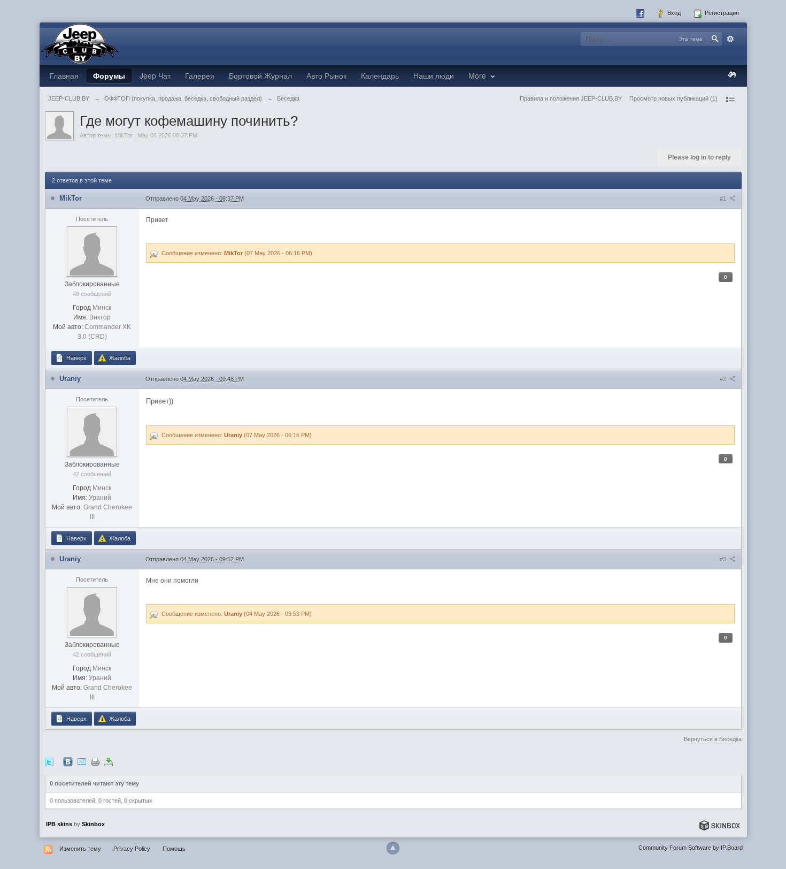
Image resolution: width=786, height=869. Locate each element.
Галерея (199, 75)
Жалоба (118, 358)
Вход (673, 13)
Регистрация (721, 13)
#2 (724, 379)
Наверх (76, 358)
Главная (64, 75)
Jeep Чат (155, 75)
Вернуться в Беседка (713, 739)
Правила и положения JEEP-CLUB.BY (571, 98)
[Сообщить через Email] (82, 761)
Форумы (109, 75)
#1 (724, 198)
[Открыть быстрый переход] (729, 99)
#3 (724, 559)
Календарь (380, 75)
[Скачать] (108, 761)
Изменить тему (80, 848)
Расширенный (730, 39)
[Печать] (95, 761)
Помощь (174, 848)
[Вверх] (393, 848)
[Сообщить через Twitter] (49, 761)
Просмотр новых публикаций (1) (673, 98)
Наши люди (433, 75)
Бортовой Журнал (260, 75)
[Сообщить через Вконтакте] (68, 761)
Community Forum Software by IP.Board (690, 847)
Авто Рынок (326, 75)
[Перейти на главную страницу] (80, 43)
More (478, 75)
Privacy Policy (131, 848)
